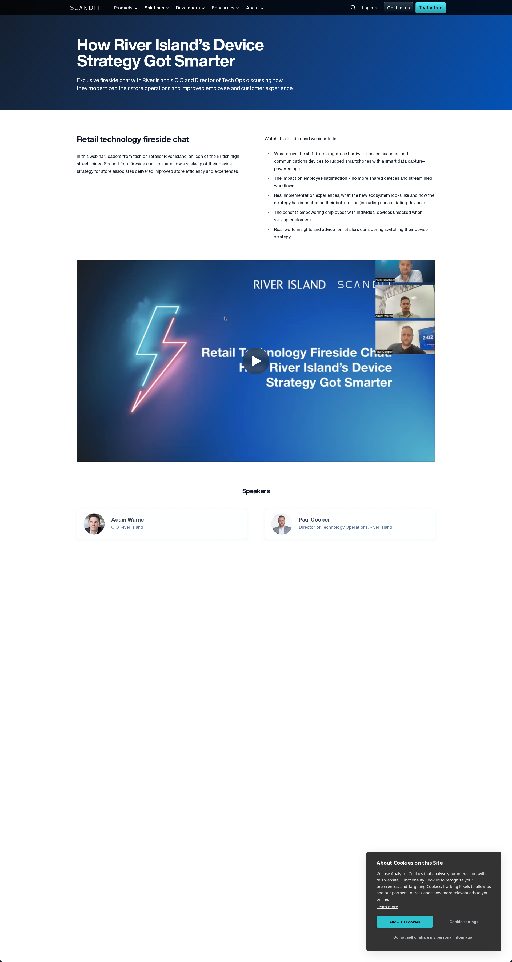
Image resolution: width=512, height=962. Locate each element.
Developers (188, 8)
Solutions (154, 8)
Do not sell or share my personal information (434, 937)
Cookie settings (464, 922)
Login (367, 8)
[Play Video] (256, 361)
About (252, 8)
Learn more (387, 906)
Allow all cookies (404, 922)
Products (123, 8)
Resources (223, 8)
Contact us (398, 8)
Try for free (430, 8)
